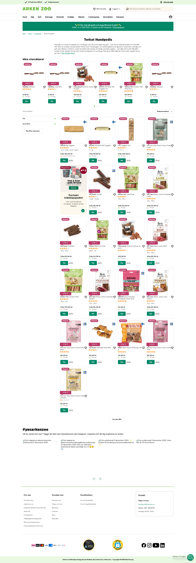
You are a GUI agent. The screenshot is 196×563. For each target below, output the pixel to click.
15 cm (66, 150)
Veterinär (60, 17)
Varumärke (26, 124)
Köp (26, 101)
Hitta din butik (168, 2)
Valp (32, 17)
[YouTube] (156, 545)
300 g (66, 250)
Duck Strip (97, 246)
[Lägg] (44, 87)
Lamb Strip (126, 194)
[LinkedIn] (162, 545)
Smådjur (70, 17)
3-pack (91, 199)
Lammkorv (55, 87)
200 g (152, 201)
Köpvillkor (55, 518)
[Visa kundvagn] (171, 17)
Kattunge (49, 17)
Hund (25, 17)
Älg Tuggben (67, 145)
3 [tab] (98, 106)
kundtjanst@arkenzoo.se (146, 504)
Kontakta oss (56, 500)
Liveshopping (93, 17)
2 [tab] (96, 106)
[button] (40, 457)
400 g (123, 199)
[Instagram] (149, 545)
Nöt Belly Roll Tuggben (100, 145)
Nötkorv (29, 87)
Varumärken (108, 17)
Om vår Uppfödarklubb (88, 504)
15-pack (97, 199)
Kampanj (120, 17)
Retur (54, 515)
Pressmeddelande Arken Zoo (33, 526)
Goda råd (27, 511)
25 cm (71, 150)
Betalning (55, 508)
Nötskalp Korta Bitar (100, 348)
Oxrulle (95, 194)
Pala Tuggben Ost (124, 145)
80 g (119, 199)
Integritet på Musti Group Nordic (35, 508)
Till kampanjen (118, 27)
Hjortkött (67, 246)
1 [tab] (94, 106)
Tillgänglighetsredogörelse (33, 518)
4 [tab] (100, 106)
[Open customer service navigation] (190, 557)
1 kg (95, 250)
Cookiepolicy (28, 515)
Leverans (55, 511)
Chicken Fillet (69, 297)
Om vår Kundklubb (86, 500)
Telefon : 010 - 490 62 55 (146, 508)
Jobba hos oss (28, 504)
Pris (24, 119)
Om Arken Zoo (29, 500)
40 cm (76, 150)
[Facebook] (144, 545)
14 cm (62, 150)
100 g (62, 250)
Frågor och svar (57, 504)
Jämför (71, 160)
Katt (39, 17)
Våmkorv (156, 87)
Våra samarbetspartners (32, 522)
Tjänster (81, 17)
